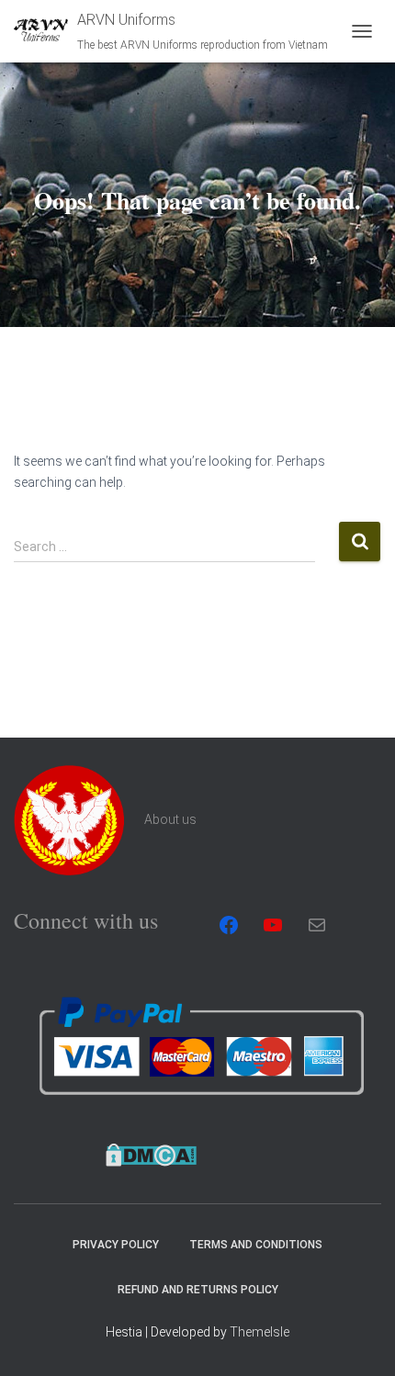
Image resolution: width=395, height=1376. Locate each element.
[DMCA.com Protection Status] (151, 1153)
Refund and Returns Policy (198, 1289)
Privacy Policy (116, 1244)
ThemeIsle (259, 1332)
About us (170, 819)
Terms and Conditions (255, 1244)
